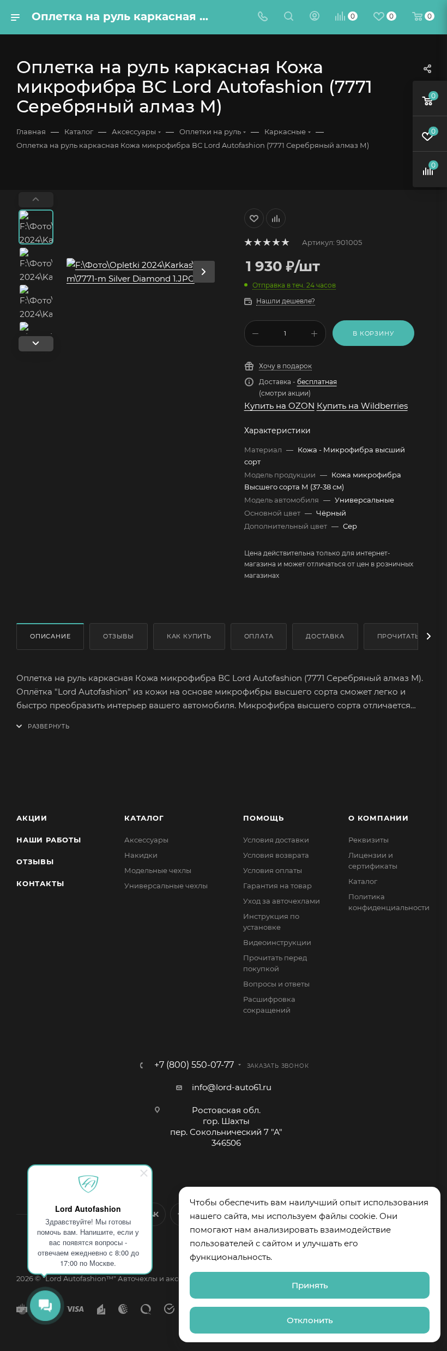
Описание (50, 636)
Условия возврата (276, 855)
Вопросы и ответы (276, 983)
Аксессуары (146, 839)
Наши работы (48, 839)
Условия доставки (276, 839)
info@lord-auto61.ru (231, 1087)
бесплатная (317, 382)
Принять (310, 1285)
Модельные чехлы (157, 870)
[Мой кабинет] (314, 17)
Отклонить (310, 1320)
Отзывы (118, 636)
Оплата (259, 636)
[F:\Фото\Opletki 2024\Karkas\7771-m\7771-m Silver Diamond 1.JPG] (146, 271)
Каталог (144, 818)
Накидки (141, 855)
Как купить (189, 636)
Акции (31, 818)
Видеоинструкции (277, 942)
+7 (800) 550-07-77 (194, 1065)
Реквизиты (368, 839)
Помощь (263, 818)
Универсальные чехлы (166, 885)
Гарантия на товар (277, 885)
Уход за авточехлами (281, 900)
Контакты (40, 883)
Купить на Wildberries (362, 405)
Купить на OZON (279, 405)
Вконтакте (154, 1214)
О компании (378, 818)
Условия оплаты (272, 870)
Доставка (325, 636)
